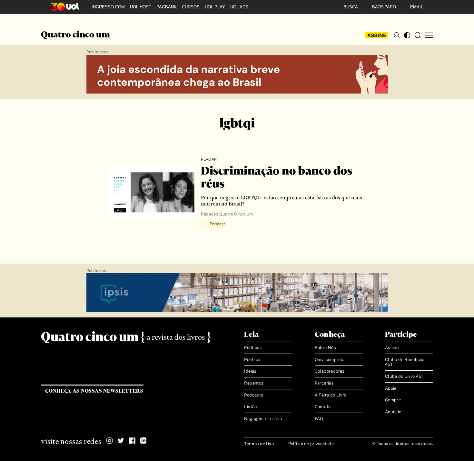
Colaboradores (330, 371)
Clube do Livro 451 (404, 376)
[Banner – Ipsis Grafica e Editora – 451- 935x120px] (237, 293)
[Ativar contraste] (407, 35)
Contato (323, 406)
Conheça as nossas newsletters (94, 391)
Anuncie (393, 411)
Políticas (253, 347)
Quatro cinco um (75, 35)
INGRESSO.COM (108, 7)
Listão (250, 406)
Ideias (250, 371)
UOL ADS (239, 7)
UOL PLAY (215, 7)
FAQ (319, 418)
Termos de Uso (258, 444)
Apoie (391, 388)
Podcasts (253, 395)
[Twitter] (121, 440)
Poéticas (253, 359)
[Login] (396, 35)
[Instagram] (109, 440)
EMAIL (416, 7)
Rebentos (253, 383)
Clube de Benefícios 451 (405, 362)
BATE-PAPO (384, 7)
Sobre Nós (325, 347)
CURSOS (191, 7)
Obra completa (330, 359)
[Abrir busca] (417, 35)
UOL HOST (140, 7)
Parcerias (324, 383)
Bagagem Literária (263, 418)
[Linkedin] (143, 440)
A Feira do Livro (331, 395)
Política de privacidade (311, 444)
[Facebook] (132, 440)
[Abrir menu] (429, 35)
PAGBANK (166, 7)
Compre (393, 399)
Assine (377, 35)
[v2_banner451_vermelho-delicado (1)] (237, 74)
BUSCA (350, 7)
